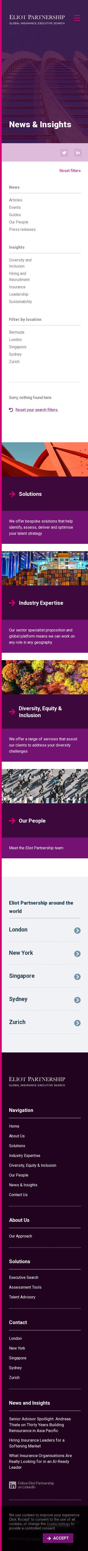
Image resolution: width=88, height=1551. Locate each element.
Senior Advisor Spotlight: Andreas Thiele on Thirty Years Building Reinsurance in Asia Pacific (40, 1424)
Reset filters (70, 170)
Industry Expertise (24, 1155)
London (15, 339)
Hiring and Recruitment (19, 276)
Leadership (18, 294)
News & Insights (23, 1185)
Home (14, 1126)
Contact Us (18, 1194)
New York (17, 1348)
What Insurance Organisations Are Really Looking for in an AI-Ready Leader (40, 1461)
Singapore (17, 347)
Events (15, 207)
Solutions (17, 1145)
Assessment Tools (25, 1287)
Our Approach (20, 1236)
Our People (18, 222)
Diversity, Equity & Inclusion (32, 1165)
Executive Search (23, 1277)
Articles (15, 200)
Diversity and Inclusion (20, 263)
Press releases (22, 229)
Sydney (15, 354)
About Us (17, 1136)
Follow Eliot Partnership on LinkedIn (36, 1485)
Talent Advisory (22, 1297)
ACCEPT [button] (61, 1538)
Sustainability (20, 301)
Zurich (14, 361)
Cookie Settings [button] (58, 1524)
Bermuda (16, 332)
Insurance (17, 287)
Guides (15, 214)
